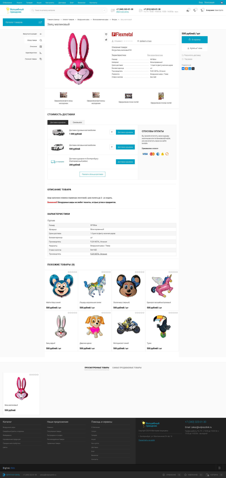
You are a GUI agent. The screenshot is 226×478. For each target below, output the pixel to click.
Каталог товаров (14, 22)
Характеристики (31, 53)
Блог (72, 3)
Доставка (62, 3)
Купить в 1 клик (196, 48)
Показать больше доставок (92, 174)
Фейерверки (7, 435)
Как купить (50, 3)
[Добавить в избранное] (106, 34)
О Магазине (7, 3)
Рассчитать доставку (192, 55)
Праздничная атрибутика (11, 443)
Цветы (5, 447)
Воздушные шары (9, 427)
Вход (201, 2)
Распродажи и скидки (54, 435)
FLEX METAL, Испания (98, 254)
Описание (33, 46)
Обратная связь (122, 12)
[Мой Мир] (189, 68)
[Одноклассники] (186, 68)
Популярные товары (54, 431)
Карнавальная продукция (11, 439)
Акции (39, 3)
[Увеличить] (78, 58)
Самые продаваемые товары (126, 367)
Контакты (93, 3)
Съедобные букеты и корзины (13, 431)
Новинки (50, 427)
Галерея (29, 3)
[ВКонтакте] (183, 68)
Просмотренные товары (97, 367)
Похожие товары (31, 59)
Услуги (19, 3)
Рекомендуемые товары (55, 439)
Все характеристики (155, 55)
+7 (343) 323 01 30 (30, 475)
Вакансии (81, 3)
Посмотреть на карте (147, 440)
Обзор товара (32, 40)
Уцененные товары (53, 443)
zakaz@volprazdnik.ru (201, 427)
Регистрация (209, 2)
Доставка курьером (57, 122)
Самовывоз (77, 122)
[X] (193, 68)
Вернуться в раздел (30, 34)
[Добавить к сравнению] (106, 39)
